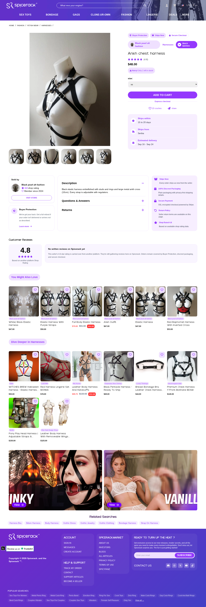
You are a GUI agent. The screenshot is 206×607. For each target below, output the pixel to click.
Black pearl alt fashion (142, 44)
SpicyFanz (104, 569)
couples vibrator (35, 600)
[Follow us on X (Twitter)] (180, 565)
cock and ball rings (186, 595)
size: (130, 78)
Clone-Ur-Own (100, 14)
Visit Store (31, 198)
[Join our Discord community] (168, 565)
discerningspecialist (174, 383)
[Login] (167, 5)
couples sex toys (76, 600)
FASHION (126, 14)
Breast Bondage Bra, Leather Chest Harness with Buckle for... (148, 390)
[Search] (145, 5)
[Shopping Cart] (174, 5)
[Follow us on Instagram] (174, 565)
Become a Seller (73, 581)
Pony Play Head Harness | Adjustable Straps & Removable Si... (23, 437)
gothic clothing (106, 523)
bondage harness (127, 523)
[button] (116, 89)
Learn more (24, 226)
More (185, 14)
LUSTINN (44, 383)
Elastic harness (144, 322)
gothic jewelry (88, 523)
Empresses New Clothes (113, 383)
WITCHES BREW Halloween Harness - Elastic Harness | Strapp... (24, 390)
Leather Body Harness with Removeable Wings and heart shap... (54, 437)
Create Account (73, 552)
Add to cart (162, 94)
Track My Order (73, 568)
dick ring (132, 595)
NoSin (12, 430)
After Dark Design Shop (49, 430)
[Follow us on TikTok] (192, 565)
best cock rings (16, 600)
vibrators (92, 600)
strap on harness (149, 523)
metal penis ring (39, 595)
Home (11, 25)
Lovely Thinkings (142, 383)
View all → (139, 600)
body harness (52, 523)
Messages (69, 547)
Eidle (11, 383)
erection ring (88, 595)
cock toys (119, 595)
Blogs (102, 552)
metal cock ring (57, 595)
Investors (104, 547)
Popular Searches (18, 591)
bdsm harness (33, 523)
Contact (68, 572)
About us (104, 543)
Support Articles (73, 577)
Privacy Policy (107, 560)
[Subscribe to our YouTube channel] (186, 565)
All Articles (106, 556)
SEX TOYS (25, 14)
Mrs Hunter (77, 383)
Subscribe (184, 555)
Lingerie (152, 14)
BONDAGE (52, 14)
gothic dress (69, 523)
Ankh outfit (110, 322)
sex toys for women (18, 595)
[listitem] (55, 480)
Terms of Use (106, 565)
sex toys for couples (56, 600)
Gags (76, 14)
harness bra (15, 523)
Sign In (67, 543)
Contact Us (143, 565)
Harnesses (46, 25)
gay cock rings (166, 595)
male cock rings (148, 595)
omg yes (127, 600)
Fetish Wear (32, 25)
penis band (73, 595)
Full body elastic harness (86, 322)
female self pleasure (110, 600)
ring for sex (104, 595)
